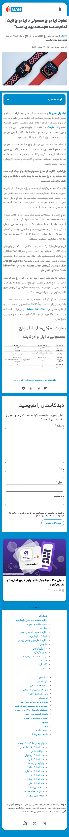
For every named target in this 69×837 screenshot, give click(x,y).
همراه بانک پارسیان (34, 755)
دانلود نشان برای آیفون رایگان (32, 640)
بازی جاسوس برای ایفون (35, 690)
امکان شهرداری (36, 796)
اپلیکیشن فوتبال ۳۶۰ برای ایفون (31, 710)
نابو (46, 726)
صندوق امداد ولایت (34, 792)
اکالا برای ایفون (40, 648)
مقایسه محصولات (33, 380)
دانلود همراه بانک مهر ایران (33, 632)
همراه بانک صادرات (34, 780)
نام (61, 469)
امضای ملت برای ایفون (36, 718)
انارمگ (64, 36)
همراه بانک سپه (36, 776)
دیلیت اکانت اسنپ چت (35, 656)
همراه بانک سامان (34, 772)
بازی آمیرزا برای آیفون (37, 694)
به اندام (43, 628)
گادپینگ (43, 698)
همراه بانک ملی (36, 784)
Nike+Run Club (36, 309)
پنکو (45, 669)
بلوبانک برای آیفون (38, 636)
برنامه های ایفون (39, 686)
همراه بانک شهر (36, 759)
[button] (8, 99)
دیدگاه (59, 425)
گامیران (43, 665)
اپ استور (43, 678)
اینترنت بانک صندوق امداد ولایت (31, 706)
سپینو (44, 660)
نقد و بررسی (18, 380)
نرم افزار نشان (37, 751)
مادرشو (43, 644)
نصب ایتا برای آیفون (37, 624)
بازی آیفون (42, 682)
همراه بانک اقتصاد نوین (32, 747)
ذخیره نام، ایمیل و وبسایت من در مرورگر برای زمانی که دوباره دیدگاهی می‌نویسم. (36, 514)
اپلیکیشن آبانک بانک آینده (31, 743)
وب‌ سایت (59, 496)
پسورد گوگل (40, 652)
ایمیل (60, 482)
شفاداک (43, 616)
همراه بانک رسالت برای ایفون (33, 702)
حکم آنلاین (42, 730)
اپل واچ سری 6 (57, 113)
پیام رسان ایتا (37, 788)
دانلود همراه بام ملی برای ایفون (31, 620)
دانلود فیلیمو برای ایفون (35, 714)
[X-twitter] (34, 823)
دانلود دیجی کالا (39, 734)
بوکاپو (45, 722)
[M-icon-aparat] (25, 823)
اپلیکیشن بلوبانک (35, 763)
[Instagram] (44, 823)
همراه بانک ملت (35, 767)
